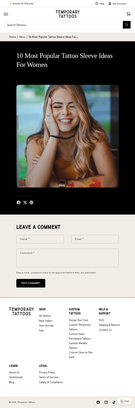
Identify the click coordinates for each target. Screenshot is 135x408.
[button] (6, 14)
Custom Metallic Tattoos (78, 345)
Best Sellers (46, 321)
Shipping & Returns (109, 325)
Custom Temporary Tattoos (80, 327)
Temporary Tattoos (26, 402)
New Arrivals (46, 325)
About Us (14, 372)
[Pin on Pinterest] (31, 202)
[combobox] (67, 25)
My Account (119, 3)
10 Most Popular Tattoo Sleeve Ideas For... (53, 37)
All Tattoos (45, 316)
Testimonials (16, 377)
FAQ (101, 320)
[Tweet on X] (25, 202)
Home (12, 37)
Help (101, 3)
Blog (11, 382)
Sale (41, 330)
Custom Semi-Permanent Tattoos (80, 336)
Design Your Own (78, 320)
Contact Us (105, 330)
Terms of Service (48, 377)
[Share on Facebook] (18, 202)
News (22, 37)
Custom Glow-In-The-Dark (81, 355)
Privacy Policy (47, 372)
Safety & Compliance (51, 382)
